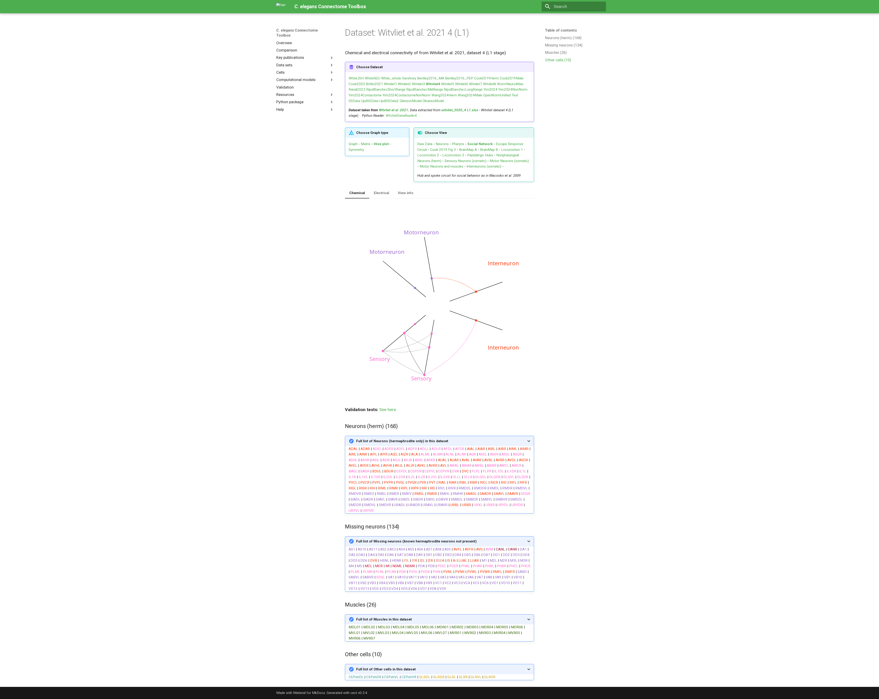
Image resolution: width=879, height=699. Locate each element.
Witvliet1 (390, 84)
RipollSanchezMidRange (424, 89)
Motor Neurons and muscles (441, 166)
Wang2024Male (470, 95)
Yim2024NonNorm (512, 89)
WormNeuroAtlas (510, 84)
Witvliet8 (489, 84)
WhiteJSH (356, 78)
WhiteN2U (372, 78)
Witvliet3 (418, 84)
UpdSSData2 (389, 101)
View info (405, 193)
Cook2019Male (512, 78)
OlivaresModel (433, 101)
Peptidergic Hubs (480, 155)
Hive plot (381, 144)
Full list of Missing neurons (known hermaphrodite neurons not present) (416, 541)
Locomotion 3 (453, 155)
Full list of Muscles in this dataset (384, 619)
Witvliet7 (475, 84)
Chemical (357, 193)
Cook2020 (357, 84)
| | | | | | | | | (422, 673)
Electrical (381, 193)
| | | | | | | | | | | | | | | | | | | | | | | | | (437, 628)
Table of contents (561, 30)
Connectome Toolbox (297, 33)
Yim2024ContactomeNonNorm (407, 95)
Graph (353, 144)
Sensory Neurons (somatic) (465, 161)
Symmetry (356, 150)
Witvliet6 (461, 84)
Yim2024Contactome (365, 95)
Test (515, 95)
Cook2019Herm (486, 78)
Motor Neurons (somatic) (509, 161)
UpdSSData (369, 101)
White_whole (391, 78)
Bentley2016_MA (430, 78)
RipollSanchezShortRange (385, 89)
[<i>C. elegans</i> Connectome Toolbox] (281, 6)
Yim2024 (490, 89)
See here (387, 409)
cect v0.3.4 (358, 693)
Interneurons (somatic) (484, 166)
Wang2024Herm (444, 95)
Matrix (366, 144)
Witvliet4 (433, 84)
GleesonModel (411, 101)
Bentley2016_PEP (459, 78)
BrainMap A (468, 150)
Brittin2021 (374, 84)
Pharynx (458, 144)
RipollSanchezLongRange (463, 89)
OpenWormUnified (497, 95)
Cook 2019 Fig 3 (443, 150)
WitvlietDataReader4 (401, 116)
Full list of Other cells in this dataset (386, 669)
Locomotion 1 (512, 150)
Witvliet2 (404, 84)
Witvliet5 (447, 84)
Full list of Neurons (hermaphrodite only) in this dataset (402, 441)
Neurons (442, 144)
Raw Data (424, 144)
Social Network (480, 144)
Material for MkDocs (309, 693)
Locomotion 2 (428, 155)
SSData (354, 101)
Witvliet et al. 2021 (393, 110)
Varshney (409, 78)
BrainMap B (489, 150)
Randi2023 (357, 89)
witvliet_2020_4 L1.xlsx (459, 110)
